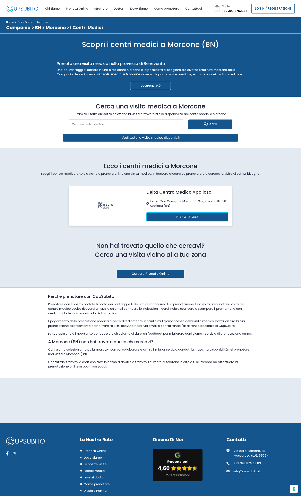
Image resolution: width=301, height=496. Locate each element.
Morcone (56, 28)
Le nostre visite (95, 464)
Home (10, 22)
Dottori (119, 9)
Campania (18, 28)
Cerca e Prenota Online (151, 273)
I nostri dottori (94, 477)
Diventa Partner (96, 490)
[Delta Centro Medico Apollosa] (105, 205)
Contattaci (193, 9)
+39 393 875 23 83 (247, 463)
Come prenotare (166, 9)
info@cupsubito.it (246, 471)
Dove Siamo (139, 9)
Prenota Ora (187, 217)
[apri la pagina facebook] (7, 453)
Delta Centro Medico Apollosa (179, 192)
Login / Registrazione (273, 8)
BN (38, 28)
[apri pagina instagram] (14, 453)
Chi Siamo (52, 9)
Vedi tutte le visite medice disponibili (151, 137)
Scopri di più (150, 86)
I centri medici (94, 471)
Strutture (101, 9)
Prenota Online (77, 9)
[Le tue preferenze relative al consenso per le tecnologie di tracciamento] (294, 489)
